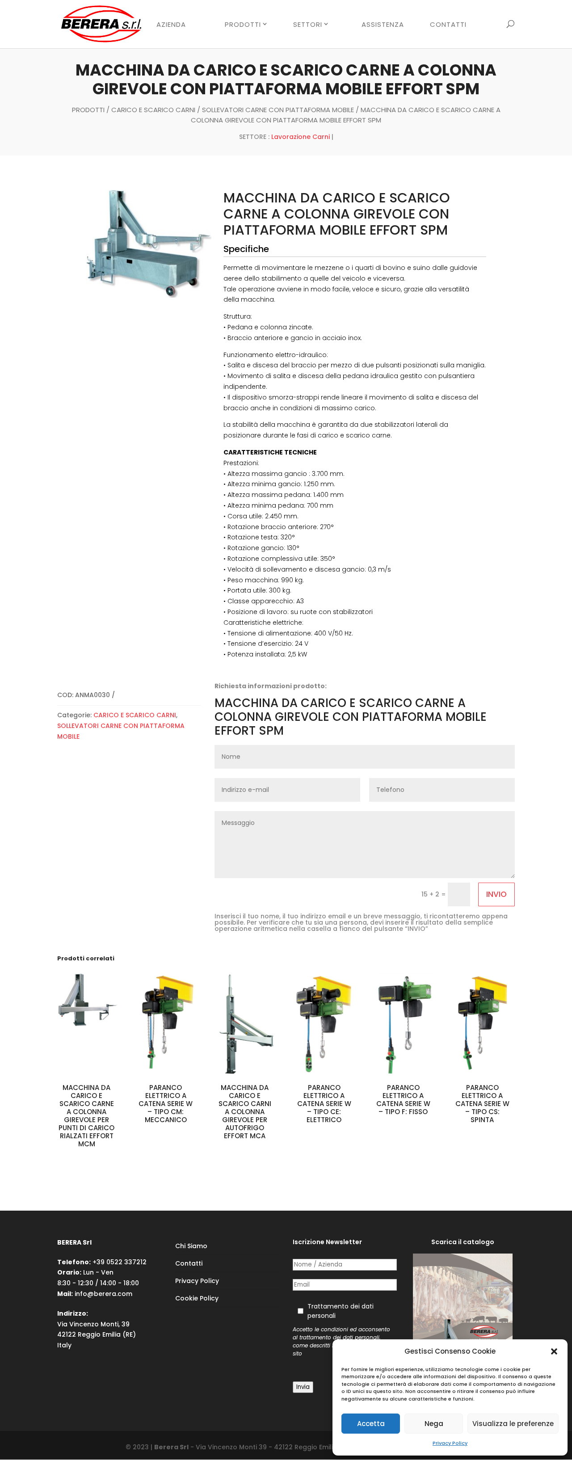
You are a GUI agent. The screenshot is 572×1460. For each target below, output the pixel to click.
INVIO (496, 894)
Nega (434, 1423)
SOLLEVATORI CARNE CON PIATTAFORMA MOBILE (278, 109)
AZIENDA (171, 25)
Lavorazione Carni (300, 136)
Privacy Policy (450, 1443)
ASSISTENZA (383, 25)
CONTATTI (448, 25)
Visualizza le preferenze (513, 1423)
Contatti (188, 1263)
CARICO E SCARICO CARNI (153, 109)
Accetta (371, 1423)
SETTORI (307, 24)
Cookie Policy (197, 1298)
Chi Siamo (191, 1245)
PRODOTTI (243, 24)
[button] (554, 1351)
